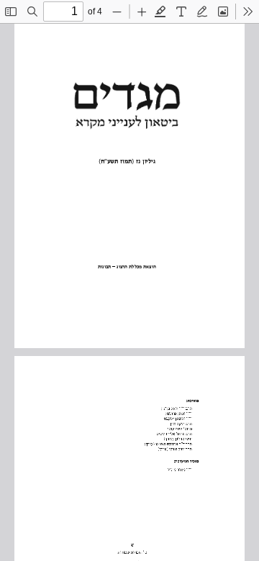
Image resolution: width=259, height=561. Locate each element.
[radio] (160, 11)
